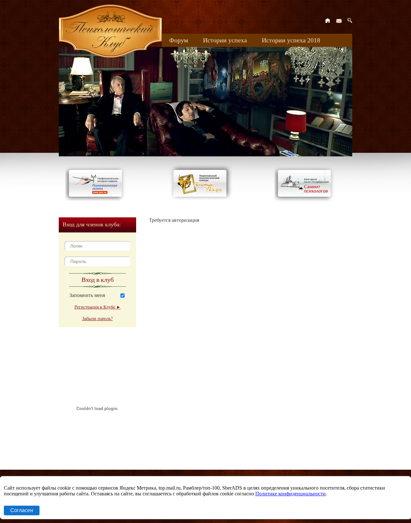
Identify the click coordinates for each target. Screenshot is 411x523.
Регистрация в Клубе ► (97, 307)
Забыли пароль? (97, 318)
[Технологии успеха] (306, 202)
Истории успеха (225, 40)
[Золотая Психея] (201, 199)
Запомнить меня (87, 295)
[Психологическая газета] (96, 199)
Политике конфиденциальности (290, 493)
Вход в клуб (98, 279)
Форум (178, 40)
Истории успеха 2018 (291, 40)
